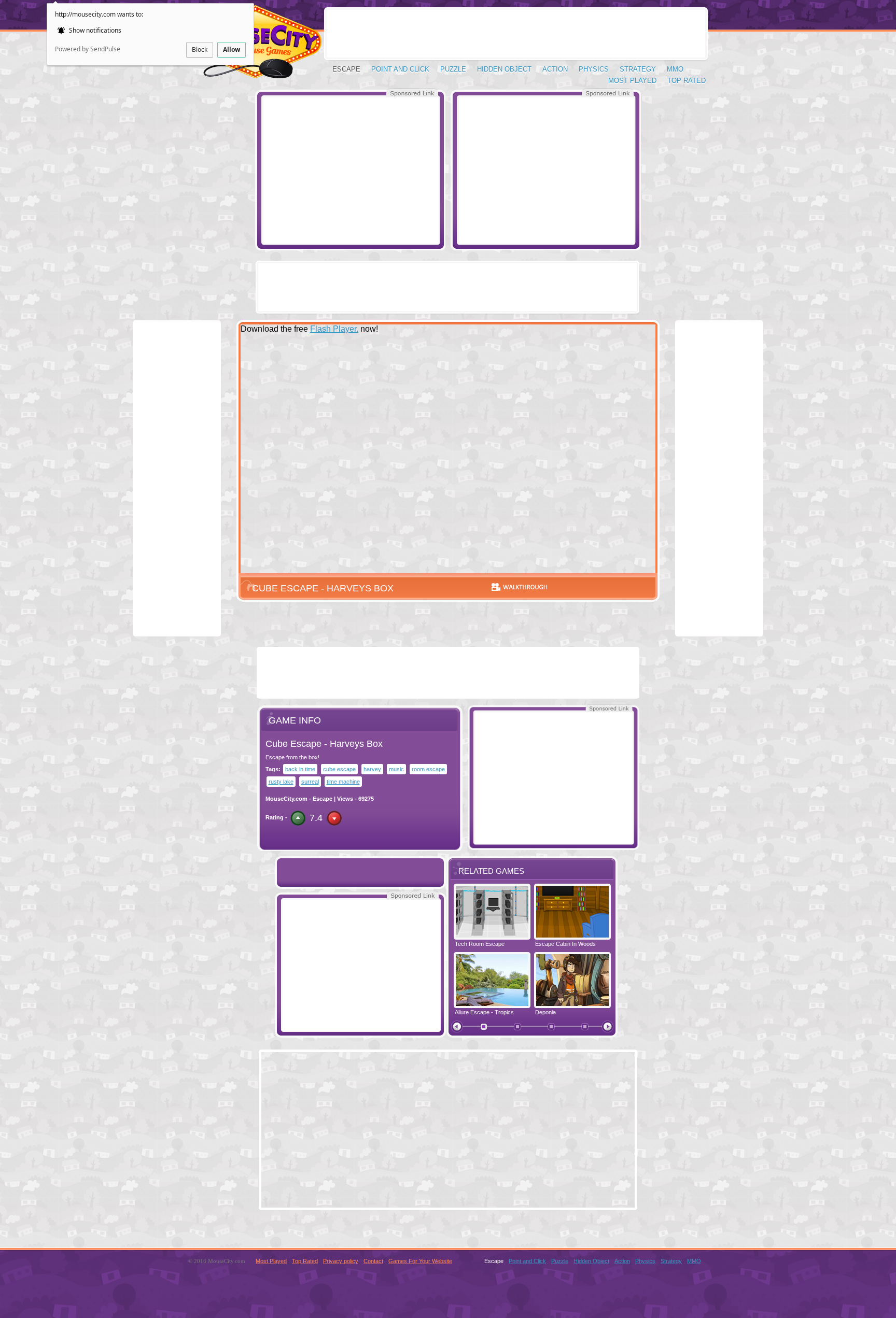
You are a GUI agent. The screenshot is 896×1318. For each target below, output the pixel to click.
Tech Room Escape (480, 944)
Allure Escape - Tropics (484, 1012)
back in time (300, 769)
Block (199, 49)
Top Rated (686, 80)
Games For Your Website (420, 1261)
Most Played (632, 80)
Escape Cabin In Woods (565, 944)
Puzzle (453, 69)
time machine (343, 781)
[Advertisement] (350, 170)
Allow (231, 49)
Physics (594, 69)
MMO (675, 69)
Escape (346, 69)
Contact (373, 1261)
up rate (298, 818)
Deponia (545, 1012)
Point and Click (400, 69)
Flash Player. (334, 328)
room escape (428, 769)
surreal (310, 781)
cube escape (339, 769)
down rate (334, 818)
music (396, 769)
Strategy (638, 69)
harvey (372, 769)
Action (555, 69)
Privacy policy (340, 1261)
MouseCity (254, 46)
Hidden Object (504, 69)
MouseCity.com (286, 799)
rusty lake (281, 781)
